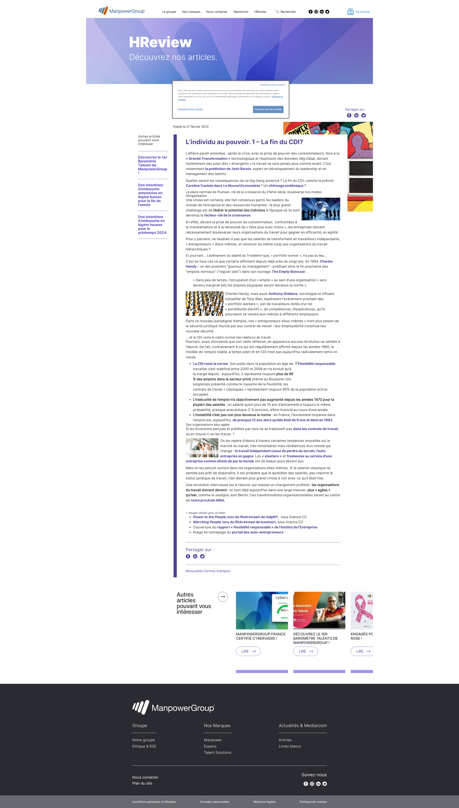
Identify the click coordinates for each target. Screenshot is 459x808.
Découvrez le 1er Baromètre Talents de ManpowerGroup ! (152, 165)
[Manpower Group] (130, 12)
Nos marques (191, 11)
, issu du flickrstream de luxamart (234, 522)
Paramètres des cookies (190, 109)
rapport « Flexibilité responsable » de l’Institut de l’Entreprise (267, 527)
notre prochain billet (207, 500)
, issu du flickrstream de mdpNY (235, 517)
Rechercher (288, 11)
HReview (260, 11)
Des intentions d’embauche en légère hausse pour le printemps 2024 (152, 225)
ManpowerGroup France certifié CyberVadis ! (261, 636)
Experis (210, 746)
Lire (245, 651)
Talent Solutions (217, 752)
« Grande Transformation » (208, 159)
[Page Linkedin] (322, 12)
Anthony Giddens (283, 294)
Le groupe (169, 11)
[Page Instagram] (316, 12)
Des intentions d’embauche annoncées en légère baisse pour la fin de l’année (150, 195)
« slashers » (272, 456)
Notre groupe (143, 740)
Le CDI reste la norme (210, 364)
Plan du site (142, 783)
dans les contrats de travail (315, 429)
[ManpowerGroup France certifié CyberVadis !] (262, 612)
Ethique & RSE (144, 746)
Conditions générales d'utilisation (154, 802)
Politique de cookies (313, 802)
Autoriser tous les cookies (268, 109)
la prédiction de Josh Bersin (228, 169)
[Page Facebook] (311, 12)
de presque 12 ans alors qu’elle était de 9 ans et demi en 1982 (282, 420)
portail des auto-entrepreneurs (257, 532)
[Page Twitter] (327, 12)
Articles (285, 740)
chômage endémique (286, 186)
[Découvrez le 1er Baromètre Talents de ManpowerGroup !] (319, 612)
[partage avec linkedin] (356, 115)
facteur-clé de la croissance (227, 215)
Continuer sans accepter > (273, 84)
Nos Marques (217, 725)
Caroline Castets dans (223, 186)
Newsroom (241, 11)
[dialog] (230, 99)
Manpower (213, 740)
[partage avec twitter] (363, 115)
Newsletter (363, 11)
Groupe (139, 725)
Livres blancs (290, 746)
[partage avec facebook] (349, 115)
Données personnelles (214, 802)
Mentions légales (265, 802)
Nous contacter (216, 11)
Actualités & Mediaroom (303, 725)
